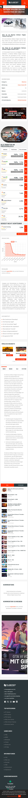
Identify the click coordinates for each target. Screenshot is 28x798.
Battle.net (8, 744)
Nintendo (7, 739)
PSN (6, 734)
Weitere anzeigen (21, 359)
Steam (19, 85)
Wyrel (4, 177)
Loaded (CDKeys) (7, 200)
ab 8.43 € (10, 355)
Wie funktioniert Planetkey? (10, 319)
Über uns (7, 759)
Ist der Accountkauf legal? (10, 324)
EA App (7, 747)
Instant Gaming (7, 226)
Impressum (8, 769)
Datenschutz (8, 767)
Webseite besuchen (22, 100)
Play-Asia (5, 208)
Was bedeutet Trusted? (9, 328)
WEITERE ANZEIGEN (22, 234)
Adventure (24, 82)
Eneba (4, 161)
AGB (6, 764)
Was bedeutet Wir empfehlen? (11, 326)
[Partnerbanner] (14, 113)
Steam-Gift (23, 85)
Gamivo (5, 184)
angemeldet (9, 271)
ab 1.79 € (23, 355)
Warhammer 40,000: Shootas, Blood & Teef (21, 353)
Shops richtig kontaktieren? (10, 331)
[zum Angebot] (25, 155)
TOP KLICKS (20, 485)
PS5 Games (8, 717)
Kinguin (5, 153)
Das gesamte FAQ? (8, 336)
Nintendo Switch (9, 724)
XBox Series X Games (10, 721)
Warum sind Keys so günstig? (11, 333)
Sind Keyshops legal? (8, 321)
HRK (4, 169)
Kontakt (7, 762)
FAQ (6, 757)
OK (19, 796)
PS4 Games (8, 714)
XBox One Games (9, 719)
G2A (4, 192)
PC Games (7, 712)
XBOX (6, 737)
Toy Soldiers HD (6, 353)
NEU (7, 485)
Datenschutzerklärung (12, 796)
